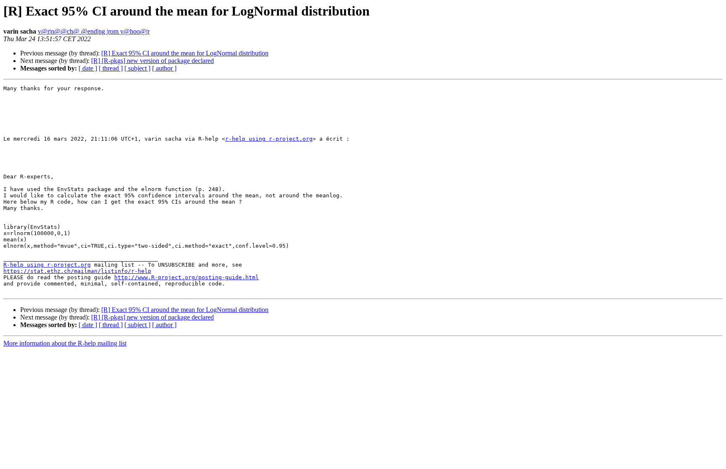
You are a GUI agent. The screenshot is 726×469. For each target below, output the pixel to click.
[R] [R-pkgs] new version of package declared (152, 60)
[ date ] (88, 68)
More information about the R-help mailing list (64, 343)
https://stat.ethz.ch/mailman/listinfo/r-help (77, 271)
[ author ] (164, 68)
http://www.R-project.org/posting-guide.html (186, 277)
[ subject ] (137, 68)
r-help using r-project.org (269, 139)
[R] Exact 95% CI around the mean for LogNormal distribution (184, 53)
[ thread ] (111, 68)
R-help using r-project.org (47, 265)
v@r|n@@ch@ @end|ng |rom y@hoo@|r (94, 31)
